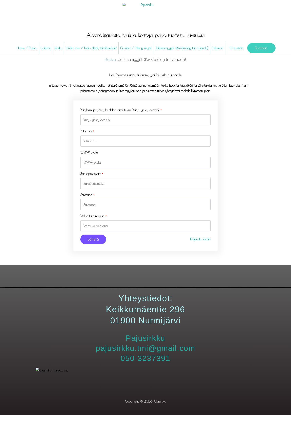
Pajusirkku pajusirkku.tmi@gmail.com (145, 348)
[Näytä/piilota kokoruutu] (25, 419)
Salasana (86, 195)
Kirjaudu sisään (200, 239)
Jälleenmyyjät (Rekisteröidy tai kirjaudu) (181, 48)
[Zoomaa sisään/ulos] (8, 419)
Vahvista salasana (92, 216)
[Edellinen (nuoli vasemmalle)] (8, 426)
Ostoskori (217, 48)
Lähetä (93, 239)
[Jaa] (42, 419)
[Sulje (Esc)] (59, 419)
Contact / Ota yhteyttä (136, 48)
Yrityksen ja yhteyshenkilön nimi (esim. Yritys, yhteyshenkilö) (120, 110)
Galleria (46, 48)
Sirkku (58, 48)
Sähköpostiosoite (90, 173)
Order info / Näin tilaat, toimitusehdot (91, 48)
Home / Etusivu (26, 48)
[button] (261, 48)
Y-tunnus (86, 131)
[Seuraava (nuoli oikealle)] (25, 426)
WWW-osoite (89, 152)
